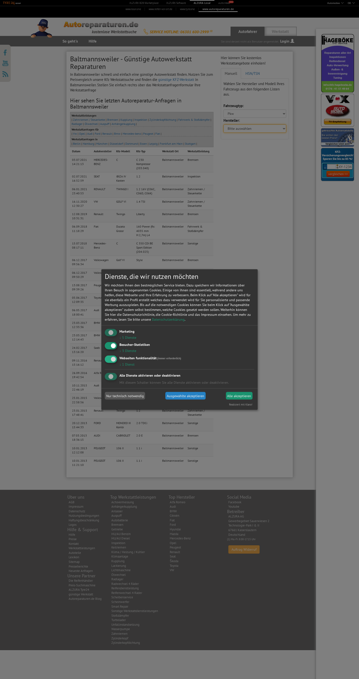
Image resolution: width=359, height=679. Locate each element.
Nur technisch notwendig (125, 396)
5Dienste (127, 337)
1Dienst (127, 364)
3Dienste (127, 351)
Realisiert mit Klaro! (240, 404)
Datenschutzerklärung (168, 319)
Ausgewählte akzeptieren (185, 396)
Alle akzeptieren (239, 396)
